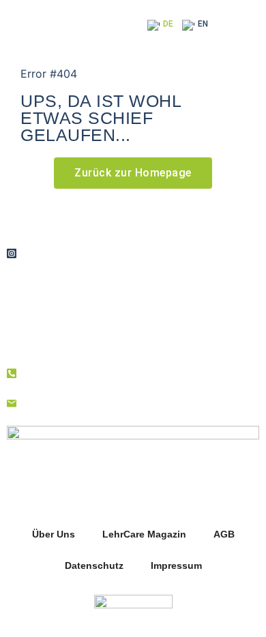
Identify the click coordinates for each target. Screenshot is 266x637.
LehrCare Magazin (144, 534)
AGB (224, 534)
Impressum (176, 565)
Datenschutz (94, 565)
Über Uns (53, 534)
